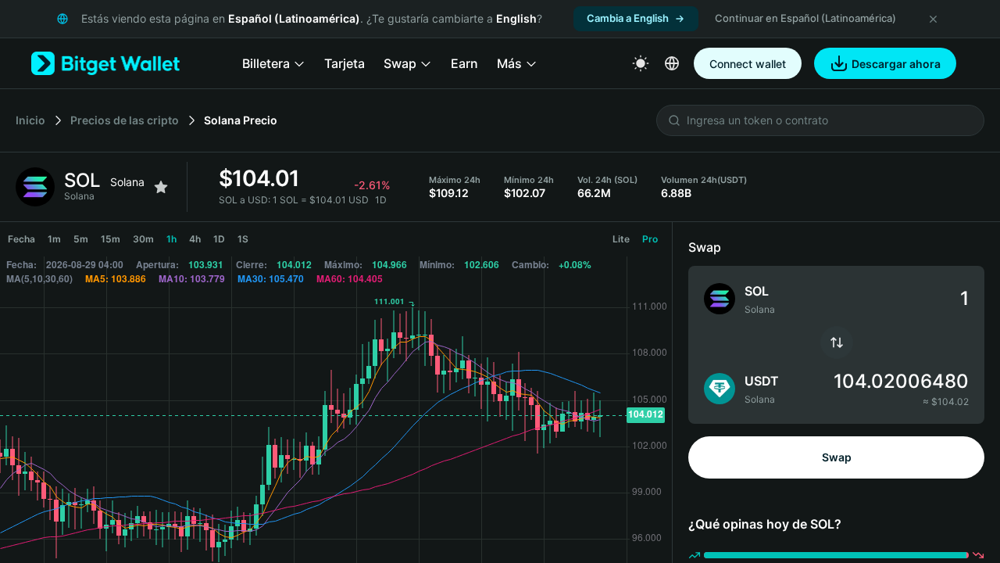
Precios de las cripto (124, 120)
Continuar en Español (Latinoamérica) (805, 18)
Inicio (30, 120)
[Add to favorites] (161, 187)
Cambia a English (628, 18)
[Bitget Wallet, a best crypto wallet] (105, 63)
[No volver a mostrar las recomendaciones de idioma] (933, 19)
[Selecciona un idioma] (671, 63)
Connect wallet (747, 63)
